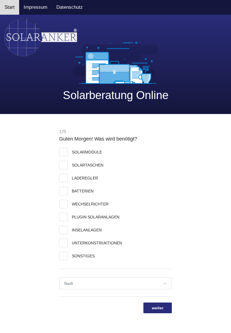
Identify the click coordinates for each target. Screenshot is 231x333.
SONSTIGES (83, 256)
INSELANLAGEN (87, 230)
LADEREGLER (85, 178)
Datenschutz (69, 7)
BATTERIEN (83, 191)
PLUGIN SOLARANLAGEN (95, 217)
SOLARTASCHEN (87, 165)
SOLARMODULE (87, 152)
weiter (157, 308)
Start (10, 7)
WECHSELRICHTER (90, 204)
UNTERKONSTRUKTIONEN (97, 243)
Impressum (35, 7)
